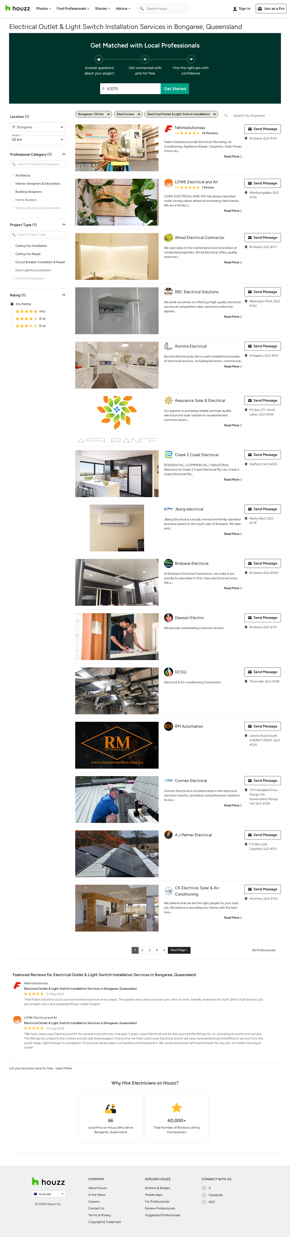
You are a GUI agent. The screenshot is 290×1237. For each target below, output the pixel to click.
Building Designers (28, 192)
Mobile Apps (153, 1195)
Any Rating (23, 304)
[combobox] (163, 8)
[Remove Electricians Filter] (139, 114)
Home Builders (26, 200)
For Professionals (157, 1202)
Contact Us (96, 1208)
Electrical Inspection (29, 278)
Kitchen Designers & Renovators (38, 208)
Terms (92, 1215)
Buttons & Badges (157, 1188)
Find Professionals (71, 8)
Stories (101, 8)
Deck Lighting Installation (33, 270)
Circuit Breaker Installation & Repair (40, 262)
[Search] (141, 8)
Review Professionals (160, 1208)
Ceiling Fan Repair (28, 254)
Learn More (64, 1068)
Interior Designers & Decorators (37, 184)
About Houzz (97, 1188)
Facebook (216, 1195)
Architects (22, 175)
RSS (212, 1202)
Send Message (265, 129)
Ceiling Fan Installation (31, 246)
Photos (42, 8)
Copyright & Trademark (104, 1222)
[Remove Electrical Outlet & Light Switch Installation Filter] (215, 114)
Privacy (106, 1215)
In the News (97, 1195)
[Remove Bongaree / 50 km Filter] (108, 114)
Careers (94, 1202)
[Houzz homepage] (18, 8)
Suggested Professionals (162, 1215)
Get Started (175, 88)
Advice (121, 8)
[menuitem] (44, 8)
